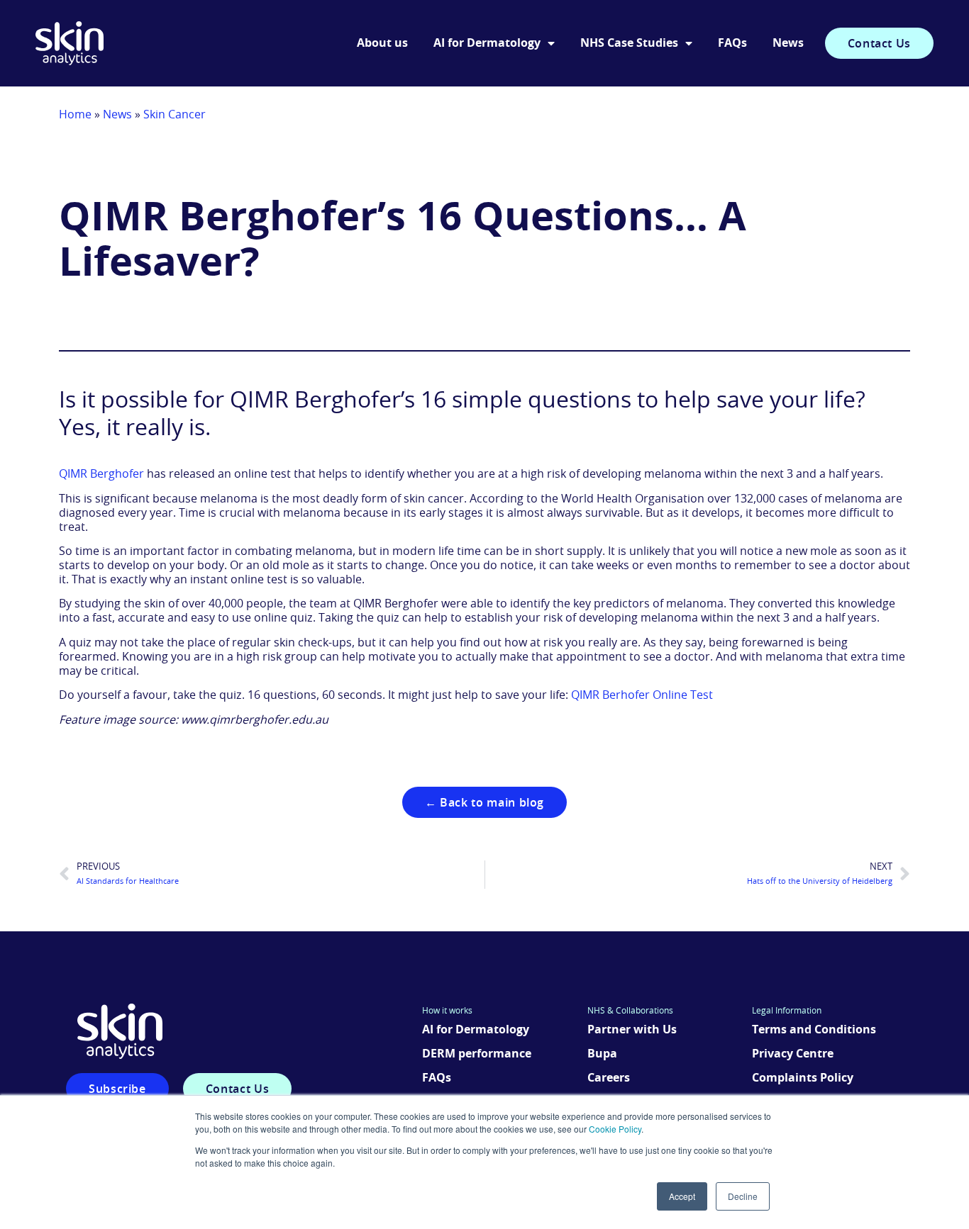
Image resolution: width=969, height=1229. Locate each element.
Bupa (602, 1054)
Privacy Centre (793, 1054)
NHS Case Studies (629, 43)
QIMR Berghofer (101, 474)
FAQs (732, 43)
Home (75, 114)
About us (382, 43)
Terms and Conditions (814, 1030)
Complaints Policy (802, 1078)
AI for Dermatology (487, 43)
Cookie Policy (615, 1129)
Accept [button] (682, 1196)
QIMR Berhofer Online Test (642, 695)
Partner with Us (632, 1030)
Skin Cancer (174, 114)
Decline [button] (743, 1196)
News (788, 43)
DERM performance (476, 1054)
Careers (608, 1078)
